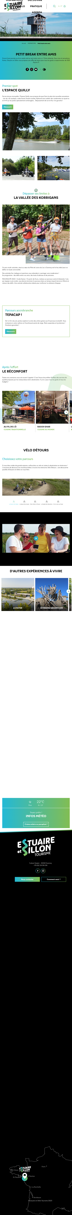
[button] (54, 6)
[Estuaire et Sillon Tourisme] (13, 8)
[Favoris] (64, 6)
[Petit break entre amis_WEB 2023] (36, 538)
